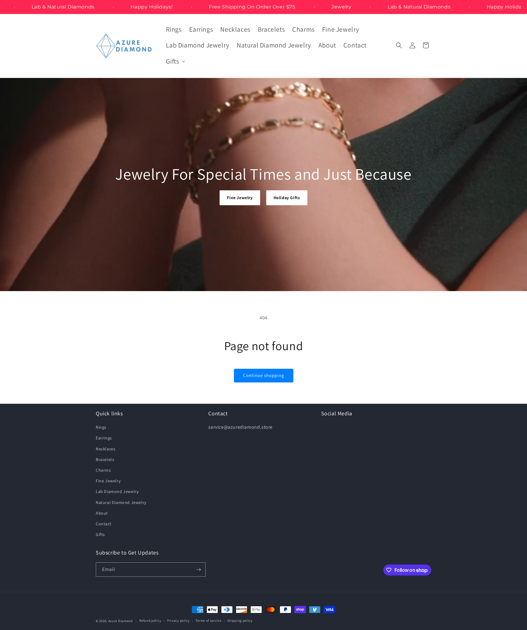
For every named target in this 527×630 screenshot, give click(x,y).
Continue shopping (263, 375)
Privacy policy (178, 620)
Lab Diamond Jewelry (117, 491)
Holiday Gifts (287, 197)
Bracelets (105, 459)
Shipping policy (240, 620)
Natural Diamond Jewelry (121, 502)
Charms (103, 470)
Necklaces (105, 449)
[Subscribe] (198, 569)
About (102, 513)
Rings (101, 427)
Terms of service (208, 620)
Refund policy (150, 620)
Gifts (100, 534)
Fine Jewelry (240, 197)
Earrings (104, 438)
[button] (175, 61)
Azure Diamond (120, 621)
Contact (103, 523)
